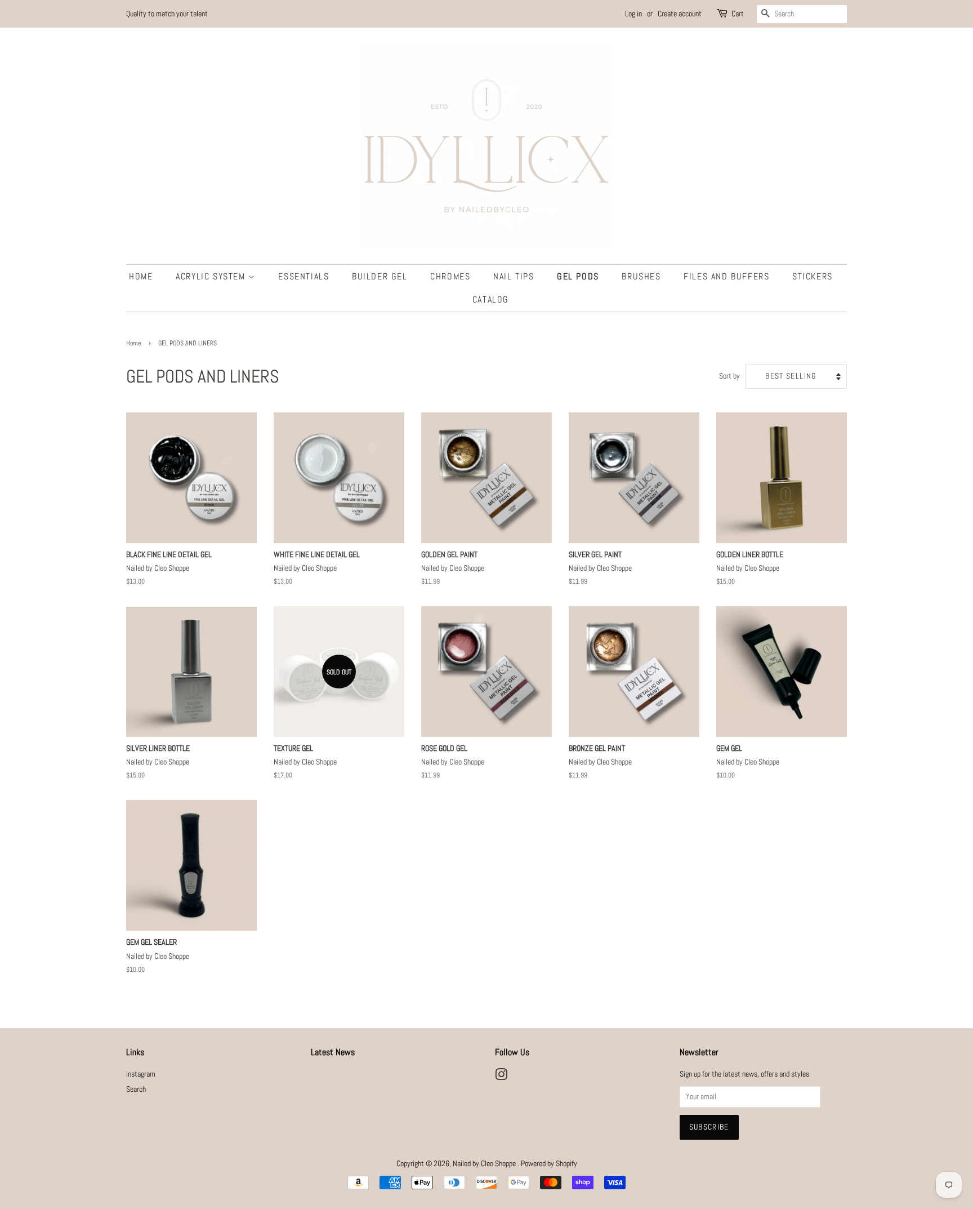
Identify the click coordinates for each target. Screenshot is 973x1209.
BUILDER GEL (380, 276)
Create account (680, 13)
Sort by (729, 376)
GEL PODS (578, 276)
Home (133, 343)
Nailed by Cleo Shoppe (485, 1163)
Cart (737, 13)
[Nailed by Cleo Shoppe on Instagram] (501, 1077)
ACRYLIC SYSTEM (212, 276)
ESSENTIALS (303, 276)
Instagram (140, 1074)
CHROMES (450, 276)
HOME (141, 276)
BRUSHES (641, 276)
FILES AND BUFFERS (726, 276)
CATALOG (490, 299)
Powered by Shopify (549, 1163)
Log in (633, 13)
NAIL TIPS (513, 276)
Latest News (333, 1052)
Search (136, 1089)
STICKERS (812, 276)
